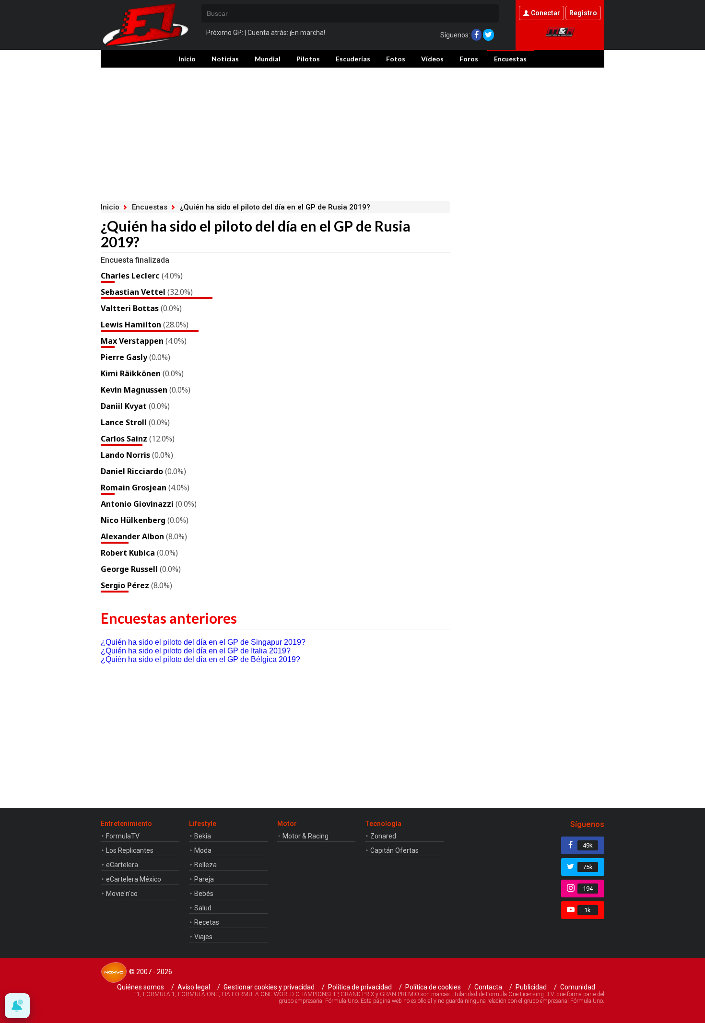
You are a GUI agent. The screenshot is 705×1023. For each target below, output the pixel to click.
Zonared (383, 836)
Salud (203, 908)
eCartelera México (133, 879)
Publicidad (531, 987)
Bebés (203, 893)
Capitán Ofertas (394, 850)
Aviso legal (193, 987)
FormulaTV (123, 836)
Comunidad (577, 987)
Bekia (202, 836)
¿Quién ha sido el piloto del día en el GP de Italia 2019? (196, 651)
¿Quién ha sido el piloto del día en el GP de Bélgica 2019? (200, 659)
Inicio (187, 59)
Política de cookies (433, 987)
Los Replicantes (129, 850)
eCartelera (122, 865)
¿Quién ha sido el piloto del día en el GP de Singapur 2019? (203, 642)
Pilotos (308, 59)
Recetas (206, 922)
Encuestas (510, 59)
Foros (468, 59)
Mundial (268, 59)
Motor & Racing (305, 836)
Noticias (225, 59)
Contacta (488, 987)
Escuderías (353, 59)
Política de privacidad (360, 987)
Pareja (204, 879)
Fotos (395, 59)
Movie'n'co (122, 893)
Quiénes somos (140, 987)
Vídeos (432, 59)
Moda (203, 850)
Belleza (205, 865)
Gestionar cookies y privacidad (269, 987)
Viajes (203, 937)
